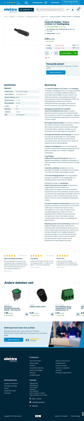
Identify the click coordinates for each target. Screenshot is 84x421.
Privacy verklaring (75, 416)
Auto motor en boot (35, 361)
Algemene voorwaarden (61, 416)
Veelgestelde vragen (10, 390)
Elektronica (12, 16)
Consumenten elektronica (37, 368)
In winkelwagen (66, 53)
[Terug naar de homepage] (10, 10)
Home (5, 16)
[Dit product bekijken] (16, 295)
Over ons (46, 2)
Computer (32, 365)
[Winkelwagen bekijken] (78, 10)
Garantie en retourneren (11, 383)
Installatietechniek (35, 375)
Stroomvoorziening (61, 365)
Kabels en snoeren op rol (63, 361)
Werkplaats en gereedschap (63, 372)
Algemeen (7, 88)
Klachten (6, 388)
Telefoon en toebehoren (62, 368)
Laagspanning (44, 16)
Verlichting (58, 370)
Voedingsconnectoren (32, 16)
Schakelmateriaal (60, 363)
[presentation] (75, 251)
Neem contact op (13, 340)
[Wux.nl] (83, 414)
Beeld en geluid (34, 363)
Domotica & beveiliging (36, 370)
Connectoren (20, 16)
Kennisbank (55, 2)
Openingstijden (37, 2)
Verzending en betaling (10, 386)
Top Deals (26, 2)
